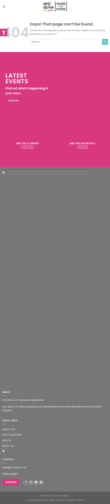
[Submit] (105, 42)
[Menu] (4, 6)
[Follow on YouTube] (41, 482)
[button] (3, 32)
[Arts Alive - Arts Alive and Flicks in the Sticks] (55, 6)
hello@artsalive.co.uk (14, 467)
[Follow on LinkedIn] (36, 482)
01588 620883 (9, 474)
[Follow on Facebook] (25, 482)
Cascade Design (61, 495)
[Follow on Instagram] (31, 482)
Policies (80, 500)
